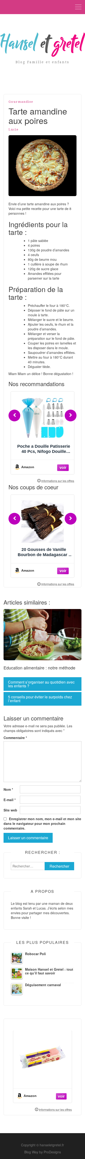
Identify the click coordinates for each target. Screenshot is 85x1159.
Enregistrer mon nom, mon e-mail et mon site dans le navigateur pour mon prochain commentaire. (42, 823)
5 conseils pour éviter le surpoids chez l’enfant (40, 698)
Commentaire (15, 737)
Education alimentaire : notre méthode (39, 668)
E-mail (10, 799)
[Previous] (14, 415)
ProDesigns (52, 1152)
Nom (8, 789)
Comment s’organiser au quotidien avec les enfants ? (41, 683)
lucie (13, 129)
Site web (10, 810)
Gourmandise (20, 101)
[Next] (70, 415)
